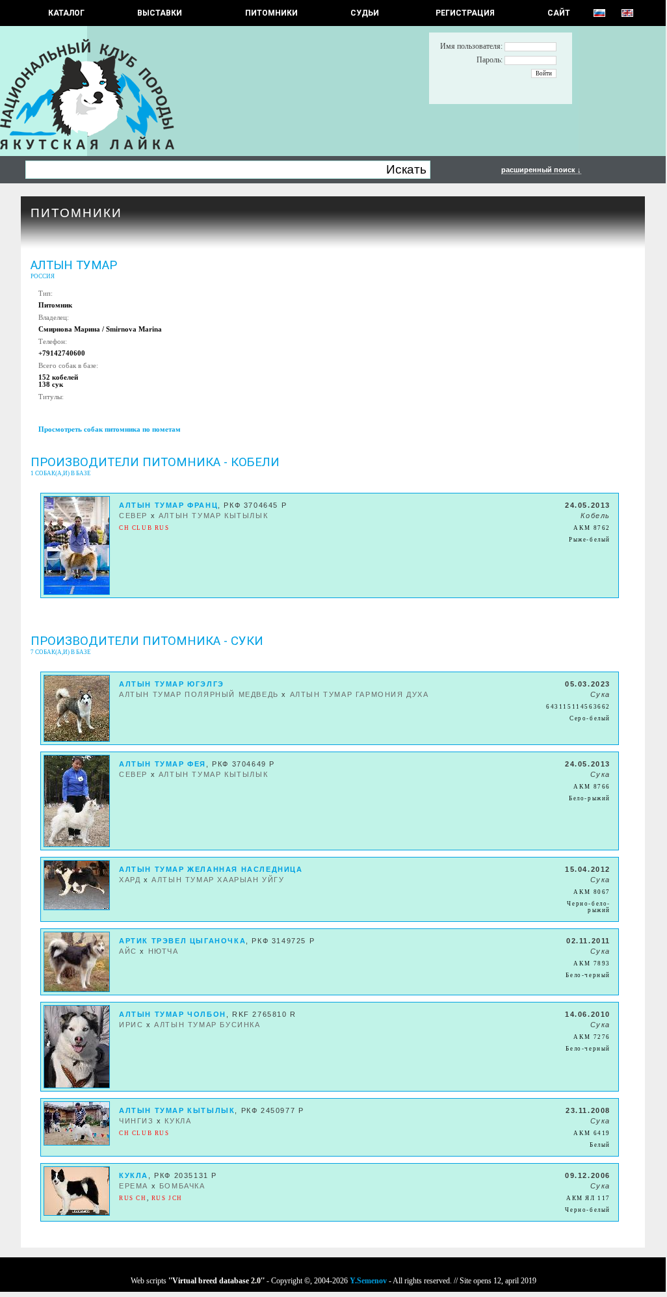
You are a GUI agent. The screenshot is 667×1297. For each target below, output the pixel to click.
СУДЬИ (364, 13)
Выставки (159, 13)
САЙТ (558, 13)
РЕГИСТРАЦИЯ (465, 13)
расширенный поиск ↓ (541, 170)
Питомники (271, 13)
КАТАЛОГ (66, 13)
